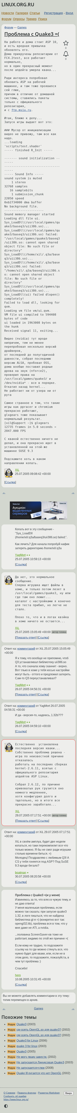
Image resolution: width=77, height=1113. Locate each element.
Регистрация (53, 13)
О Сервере (9, 1093)
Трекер (31, 19)
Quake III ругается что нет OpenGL (38, 1073)
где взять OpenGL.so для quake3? (38, 1029)
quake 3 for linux (26, 1046)
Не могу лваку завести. (31, 1056)
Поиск (42, 19)
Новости (7, 13)
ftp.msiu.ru (21, 110)
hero (18, 975)
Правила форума (26, 1093)
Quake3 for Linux (27, 1040)
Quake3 (21, 1024)
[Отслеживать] (66, 54)
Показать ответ (26, 637)
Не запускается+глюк (30, 1067)
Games (22, 27)
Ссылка (10, 482)
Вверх (68, 1093)
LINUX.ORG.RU (17, 4)
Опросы (19, 19)
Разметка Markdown (49, 1093)
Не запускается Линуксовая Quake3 (40, 1062)
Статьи (35, 13)
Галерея (22, 13)
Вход (69, 13)
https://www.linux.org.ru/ (16, 1099)
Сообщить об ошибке (15, 1096)
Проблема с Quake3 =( (31, 33)
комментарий (26, 648)
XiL (17, 469)
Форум (6, 19)
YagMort (20, 554)
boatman (20, 872)
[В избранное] (66, 43)
